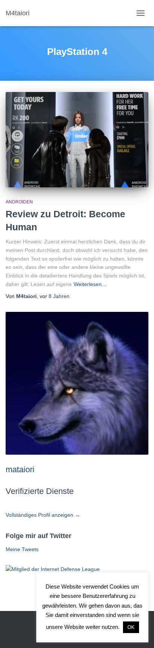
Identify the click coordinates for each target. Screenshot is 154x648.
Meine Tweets (22, 549)
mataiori (20, 469)
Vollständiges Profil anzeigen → (43, 515)
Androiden (19, 202)
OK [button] (131, 627)
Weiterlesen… (90, 284)
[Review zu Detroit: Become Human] (77, 139)
